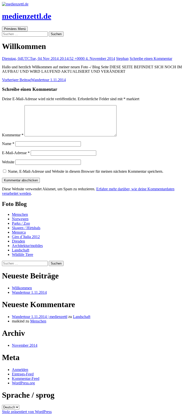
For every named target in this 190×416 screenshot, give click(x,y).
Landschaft (20, 250)
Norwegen (20, 219)
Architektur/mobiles (27, 246)
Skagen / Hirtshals (26, 228)
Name (8, 144)
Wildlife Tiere (22, 254)
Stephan (122, 58)
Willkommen (22, 288)
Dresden (18, 241)
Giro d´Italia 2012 (26, 237)
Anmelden (20, 369)
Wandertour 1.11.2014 (34, 80)
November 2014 (24, 345)
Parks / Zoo (21, 223)
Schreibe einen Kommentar (151, 58)
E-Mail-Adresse (16, 153)
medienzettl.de (26, 16)
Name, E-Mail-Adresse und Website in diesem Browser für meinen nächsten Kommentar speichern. (85, 171)
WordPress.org (23, 383)
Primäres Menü (15, 29)
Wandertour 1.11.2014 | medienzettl (39, 317)
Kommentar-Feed (25, 378)
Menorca (19, 232)
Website (8, 162)
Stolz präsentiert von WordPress (27, 412)
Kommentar (13, 135)
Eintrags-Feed (23, 374)
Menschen (20, 214)
